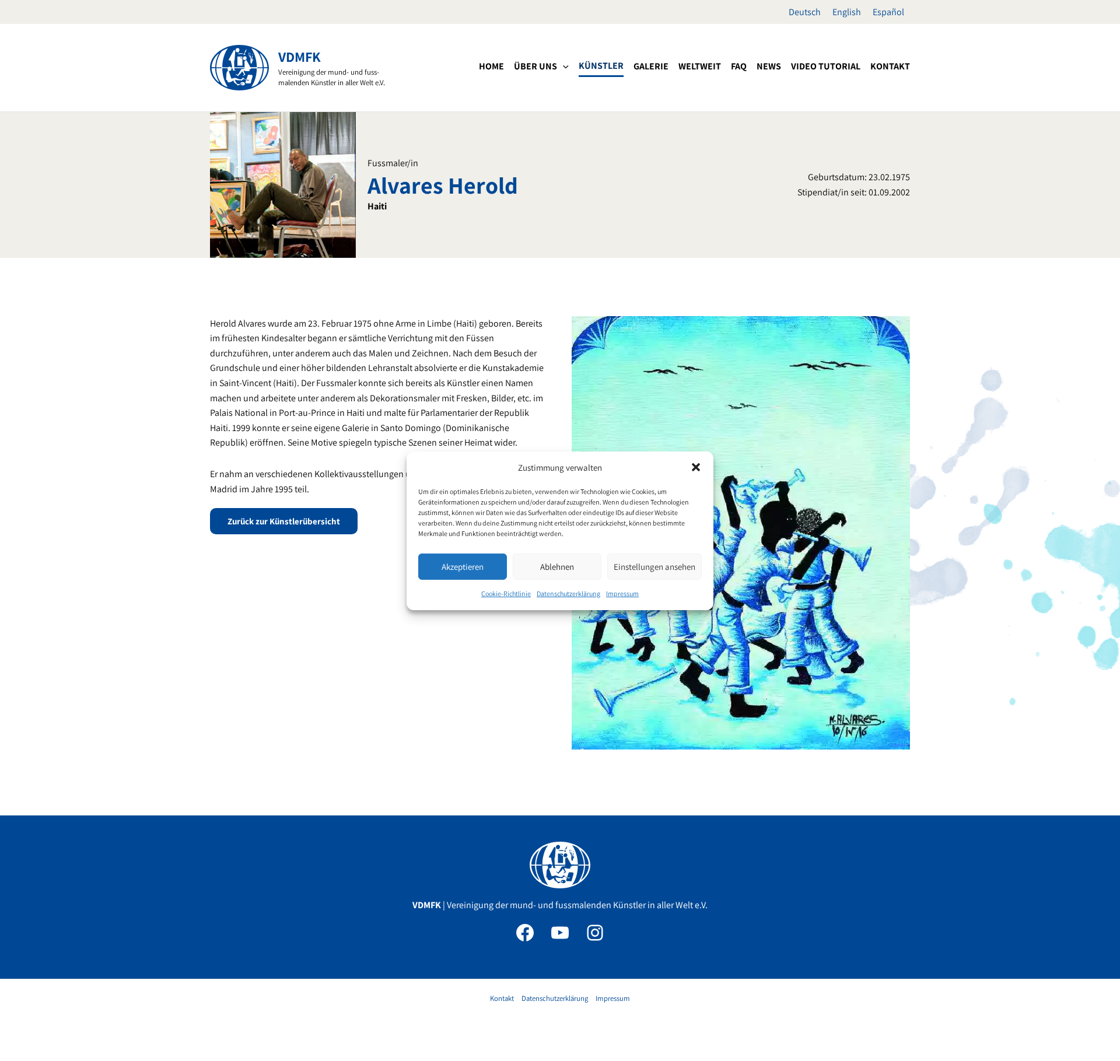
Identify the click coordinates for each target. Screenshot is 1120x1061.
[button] (696, 467)
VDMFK (299, 56)
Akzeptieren (463, 566)
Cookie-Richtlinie (506, 593)
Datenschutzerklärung (568, 593)
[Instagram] (595, 932)
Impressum (622, 593)
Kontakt (502, 998)
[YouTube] (560, 932)
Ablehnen (557, 566)
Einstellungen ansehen (654, 566)
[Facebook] (525, 932)
